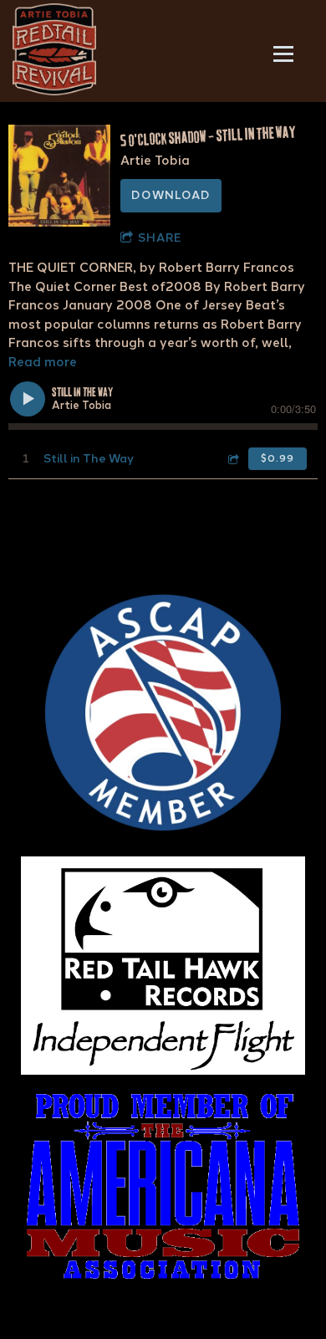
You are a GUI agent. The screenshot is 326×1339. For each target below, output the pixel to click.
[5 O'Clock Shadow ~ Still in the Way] (59, 176)
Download (171, 195)
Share (159, 238)
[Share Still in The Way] (232, 458)
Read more (42, 362)
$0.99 (277, 458)
